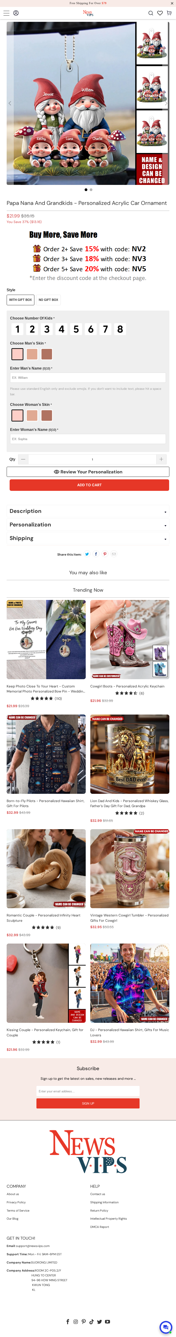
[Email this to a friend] (113, 553)
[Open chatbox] (166, 1327)
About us (13, 1194)
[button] (88, 318)
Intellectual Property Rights (108, 1219)
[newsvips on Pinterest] (83, 1322)
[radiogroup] (88, 329)
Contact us (97, 1194)
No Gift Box (48, 300)
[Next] (166, 103)
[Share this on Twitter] (87, 553)
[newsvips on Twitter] (99, 1322)
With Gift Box (20, 300)
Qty (12, 459)
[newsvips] (88, 13)
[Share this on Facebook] (96, 553)
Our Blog (12, 1219)
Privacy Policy (16, 1202)
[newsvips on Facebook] (67, 1322)
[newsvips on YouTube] (107, 1322)
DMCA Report (99, 1227)
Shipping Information (104, 1202)
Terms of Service (18, 1211)
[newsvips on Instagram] (75, 1322)
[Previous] (10, 103)
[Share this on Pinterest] (105, 553)
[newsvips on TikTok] (91, 1322)
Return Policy (99, 1211)
